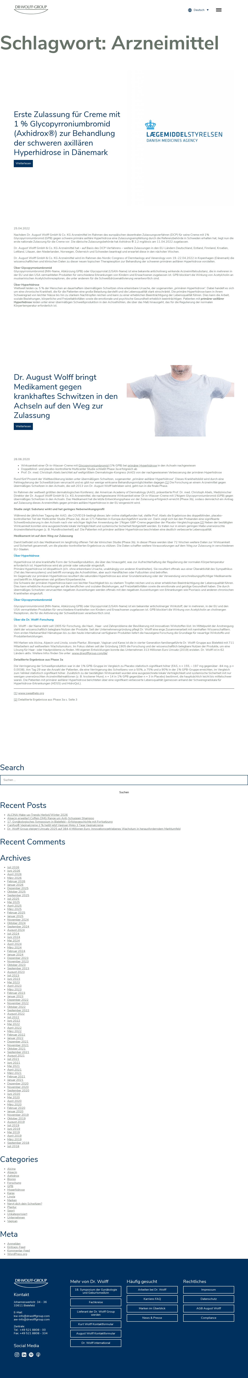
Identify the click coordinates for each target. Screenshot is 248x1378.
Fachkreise (96, 1302)
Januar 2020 (15, 1111)
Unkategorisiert (17, 1214)
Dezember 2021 (18, 1042)
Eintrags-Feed (16, 1247)
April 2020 (14, 1101)
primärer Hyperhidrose (142, 466)
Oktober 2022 (16, 1007)
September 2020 (18, 1091)
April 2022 (14, 1028)
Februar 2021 (16, 1077)
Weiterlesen (23, 163)
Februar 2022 (16, 1035)
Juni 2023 (13, 979)
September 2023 (18, 968)
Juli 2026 (13, 867)
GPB (10, 1186)
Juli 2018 (13, 1146)
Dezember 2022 (18, 1000)
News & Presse (152, 1318)
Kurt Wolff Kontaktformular (95, 1324)
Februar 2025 (16, 913)
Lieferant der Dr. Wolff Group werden (96, 1313)
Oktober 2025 (16, 892)
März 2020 (14, 1105)
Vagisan (12, 1221)
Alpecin (12, 1172)
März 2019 (14, 1139)
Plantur (12, 1207)
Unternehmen (16, 1218)
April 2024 (14, 944)
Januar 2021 (15, 1080)
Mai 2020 (13, 1097)
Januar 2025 (15, 916)
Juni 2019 (13, 1129)
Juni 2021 (13, 1063)
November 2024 (18, 920)
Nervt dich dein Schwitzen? (24, 1204)
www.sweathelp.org (31, 693)
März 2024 (14, 947)
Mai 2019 (13, 1132)
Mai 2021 (13, 1066)
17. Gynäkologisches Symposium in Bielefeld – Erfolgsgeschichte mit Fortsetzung (60, 822)
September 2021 (18, 1052)
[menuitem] (201, 9)
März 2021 (14, 1073)
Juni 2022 (13, 1021)
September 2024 (18, 927)
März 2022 (14, 1031)
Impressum (208, 1290)
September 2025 (18, 895)
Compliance (208, 1318)
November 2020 (18, 1087)
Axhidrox (13, 1176)
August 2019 (16, 1122)
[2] (202, 522)
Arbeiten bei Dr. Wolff (152, 1290)
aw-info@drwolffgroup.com (32, 1319)
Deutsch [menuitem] (199, 10)
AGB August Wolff (208, 1308)
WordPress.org (17, 1254)
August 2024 (16, 930)
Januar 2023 (15, 996)
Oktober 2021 (16, 1049)
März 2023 (14, 989)
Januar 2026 (15, 885)
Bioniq (11, 1179)
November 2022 (18, 1003)
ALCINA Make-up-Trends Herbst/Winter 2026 (37, 815)
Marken (12, 1200)
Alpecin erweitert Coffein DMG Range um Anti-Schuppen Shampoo (50, 818)
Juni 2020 (13, 1094)
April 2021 (14, 1070)
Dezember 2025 (18, 888)
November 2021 (18, 1045)
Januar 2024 (15, 955)
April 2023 (14, 986)
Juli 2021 (13, 1059)
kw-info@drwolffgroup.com (32, 1316)
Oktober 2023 (16, 965)
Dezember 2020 (18, 1084)
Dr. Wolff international (96, 1343)
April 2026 (14, 874)
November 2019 (18, 1115)
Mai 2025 (13, 902)
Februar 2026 (16, 881)
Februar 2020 (16, 1108)
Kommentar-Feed (18, 1251)
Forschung (14, 1183)
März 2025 (14, 909)
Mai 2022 (13, 1024)
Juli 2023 (13, 975)
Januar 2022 (15, 1038)
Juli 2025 (13, 899)
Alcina (11, 1169)
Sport (11, 1211)
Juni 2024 (13, 937)
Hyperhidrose (16, 1190)
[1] (167, 482)
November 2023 (18, 961)
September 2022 (18, 1010)
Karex (11, 1193)
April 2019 (14, 1136)
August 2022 (16, 1014)
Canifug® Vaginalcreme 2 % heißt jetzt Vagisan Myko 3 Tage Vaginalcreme (55, 825)
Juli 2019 (13, 1125)
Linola (11, 1197)
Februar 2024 (16, 951)
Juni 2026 (13, 871)
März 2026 (14, 878)
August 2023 (16, 972)
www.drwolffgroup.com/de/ (89, 653)
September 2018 (18, 1143)
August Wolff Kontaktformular (95, 1333)
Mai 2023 (13, 982)
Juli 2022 (13, 1017)
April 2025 (14, 906)
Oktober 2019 (16, 1118)
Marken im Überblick (152, 1308)
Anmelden (14, 1244)
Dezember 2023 (18, 958)
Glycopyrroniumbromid (93, 466)
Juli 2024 (13, 934)
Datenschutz (209, 1299)
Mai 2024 (13, 941)
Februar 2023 (16, 993)
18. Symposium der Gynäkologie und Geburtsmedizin (96, 1291)
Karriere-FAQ (152, 1299)
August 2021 (16, 1056)
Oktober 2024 (16, 923)
